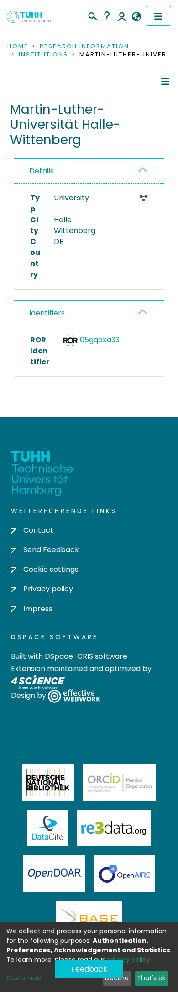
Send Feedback (51, 549)
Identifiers (47, 313)
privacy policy (128, 959)
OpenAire (124, 873)
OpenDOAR (54, 873)
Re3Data (113, 828)
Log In (121, 16)
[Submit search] (92, 15)
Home (17, 46)
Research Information (84, 46)
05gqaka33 (100, 340)
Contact (38, 530)
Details (41, 171)
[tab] (89, 171)
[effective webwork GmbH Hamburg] (74, 695)
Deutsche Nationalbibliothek (47, 782)
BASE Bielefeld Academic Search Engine (89, 919)
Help (106, 16)
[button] (136, 16)
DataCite (47, 828)
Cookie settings (51, 569)
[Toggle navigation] (158, 16)
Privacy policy (48, 589)
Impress (37, 609)
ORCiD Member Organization (120, 782)
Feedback (89, 969)
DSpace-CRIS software (86, 656)
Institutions (43, 55)
